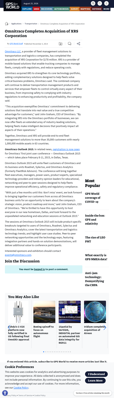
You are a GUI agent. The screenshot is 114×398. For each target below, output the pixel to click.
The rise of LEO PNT (95, 239)
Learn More (95, 380)
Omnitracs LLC (13, 51)
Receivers (46, 8)
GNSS (36, 8)
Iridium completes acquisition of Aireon (95, 330)
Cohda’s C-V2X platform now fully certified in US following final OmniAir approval (18, 333)
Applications (16, 23)
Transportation (31, 23)
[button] (104, 327)
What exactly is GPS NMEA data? (96, 257)
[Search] (100, 3)
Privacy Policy (10, 395)
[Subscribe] (93, 3)
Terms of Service (25, 395)
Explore (27, 8)
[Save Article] (60, 44)
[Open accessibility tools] (5, 393)
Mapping (85, 8)
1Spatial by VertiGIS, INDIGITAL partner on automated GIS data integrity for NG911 (69, 334)
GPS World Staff (16, 43)
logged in (39, 269)
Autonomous (61, 8)
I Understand (96, 374)
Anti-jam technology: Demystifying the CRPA (94, 279)
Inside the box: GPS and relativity (95, 219)
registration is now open (66, 149)
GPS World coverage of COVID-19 (92, 198)
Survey (74, 8)
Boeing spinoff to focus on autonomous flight (43, 331)
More (106, 8)
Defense (96, 8)
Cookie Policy (21, 387)
